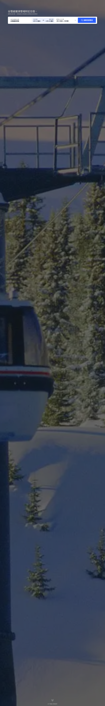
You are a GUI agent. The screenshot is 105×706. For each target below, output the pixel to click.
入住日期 (35, 19)
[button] (94, 2)
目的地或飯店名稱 (14, 19)
